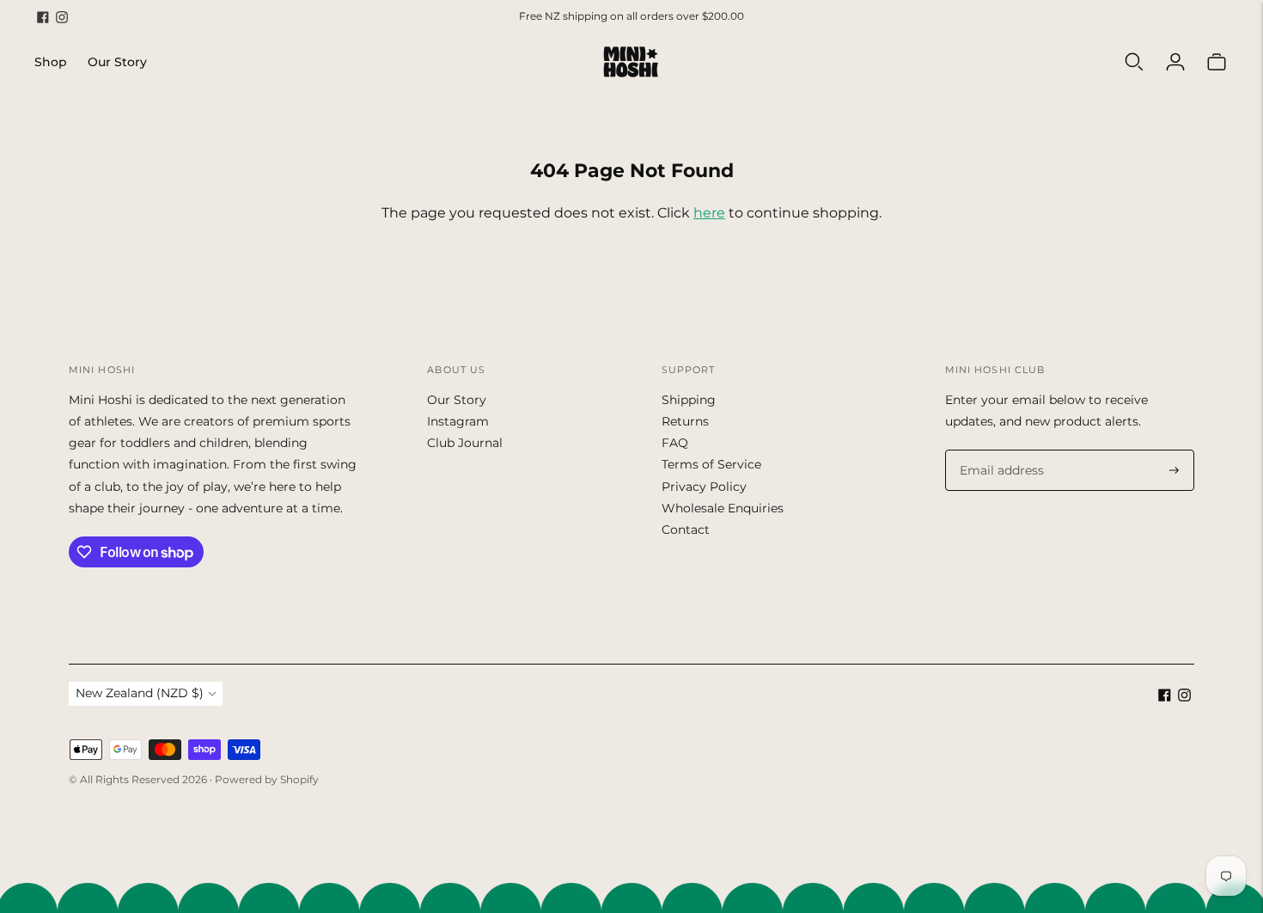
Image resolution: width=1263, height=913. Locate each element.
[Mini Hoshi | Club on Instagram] (62, 17)
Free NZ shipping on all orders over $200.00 (631, 15)
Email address (998, 450)
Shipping (689, 399)
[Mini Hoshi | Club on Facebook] (43, 17)
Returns (685, 421)
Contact (686, 529)
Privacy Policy (704, 486)
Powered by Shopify (267, 779)
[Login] (1175, 62)
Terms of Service (711, 464)
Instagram (458, 421)
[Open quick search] (1134, 62)
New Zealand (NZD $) (140, 693)
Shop (50, 62)
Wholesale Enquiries (723, 508)
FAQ (675, 442)
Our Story (117, 62)
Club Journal (465, 442)
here (709, 213)
